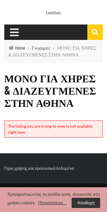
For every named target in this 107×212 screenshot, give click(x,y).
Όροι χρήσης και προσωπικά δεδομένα (39, 168)
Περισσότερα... (52, 202)
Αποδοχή (85, 202)
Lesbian (53, 12)
